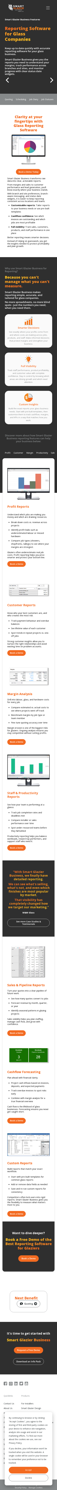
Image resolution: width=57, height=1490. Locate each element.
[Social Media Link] (5, 1384)
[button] (28, 172)
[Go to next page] (52, 80)
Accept (28, 1470)
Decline (28, 1477)
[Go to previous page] (7, 80)
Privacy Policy (15, 1443)
